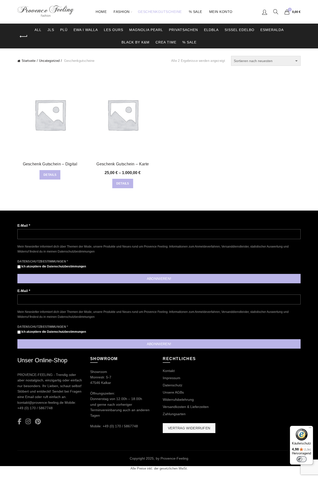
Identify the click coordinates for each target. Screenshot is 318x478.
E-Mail (23, 225)
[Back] (23, 36)
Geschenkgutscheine (160, 12)
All (38, 30)
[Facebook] (19, 421)
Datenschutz (172, 385)
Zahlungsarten (174, 414)
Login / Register (264, 12)
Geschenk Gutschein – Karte (122, 164)
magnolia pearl (146, 30)
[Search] (276, 11)
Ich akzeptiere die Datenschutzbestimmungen (53, 266)
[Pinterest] (38, 421)
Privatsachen (183, 30)
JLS (50, 30)
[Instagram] (28, 421)
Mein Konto (221, 12)
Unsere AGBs (173, 392)
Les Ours (113, 30)
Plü (64, 30)
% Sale (195, 12)
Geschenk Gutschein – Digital (50, 164)
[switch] (302, 459)
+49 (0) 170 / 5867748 (35, 408)
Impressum (171, 378)
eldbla (211, 30)
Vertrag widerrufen (189, 428)
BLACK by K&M (135, 42)
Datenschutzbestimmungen (76, 251)
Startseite (29, 61)
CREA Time (166, 42)
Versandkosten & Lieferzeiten (186, 407)
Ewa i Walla (86, 30)
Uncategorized (49, 61)
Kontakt (169, 371)
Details (49, 175)
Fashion (122, 12)
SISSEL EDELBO (239, 30)
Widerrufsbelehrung (178, 400)
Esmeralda (272, 30)
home (101, 12)
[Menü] (310, 429)
